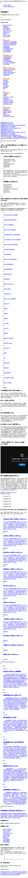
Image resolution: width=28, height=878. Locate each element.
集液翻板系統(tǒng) (7, 70)
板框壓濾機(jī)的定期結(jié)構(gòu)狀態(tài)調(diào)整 (13, 125)
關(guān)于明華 (6, 35)
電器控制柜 (6, 98)
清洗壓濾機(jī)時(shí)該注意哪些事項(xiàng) (11, 128)
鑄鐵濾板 (5, 87)
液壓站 (5, 95)
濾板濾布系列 (6, 78)
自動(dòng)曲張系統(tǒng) (9, 72)
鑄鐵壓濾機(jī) (6, 59)
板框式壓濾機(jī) (7, 51)
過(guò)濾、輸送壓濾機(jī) (9, 62)
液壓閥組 (5, 94)
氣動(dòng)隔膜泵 (7, 112)
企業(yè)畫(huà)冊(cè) (9, 6)
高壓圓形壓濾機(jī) (7, 57)
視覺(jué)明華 (6, 32)
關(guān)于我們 (6, 830)
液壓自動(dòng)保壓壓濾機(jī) (10, 43)
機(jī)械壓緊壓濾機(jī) (8, 48)
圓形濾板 (5, 83)
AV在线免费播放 (16, 874)
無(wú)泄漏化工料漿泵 (8, 116)
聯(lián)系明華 (6, 36)
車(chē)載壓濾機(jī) (7, 61)
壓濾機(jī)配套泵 (7, 107)
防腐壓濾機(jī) (6, 64)
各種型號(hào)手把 (7, 99)
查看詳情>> (3, 492)
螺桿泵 (5, 113)
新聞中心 (5, 33)
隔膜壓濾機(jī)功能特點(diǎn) (7, 123)
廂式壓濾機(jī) (6, 46)
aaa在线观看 (18, 873)
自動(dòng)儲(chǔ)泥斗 (8, 73)
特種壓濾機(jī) (6, 28)
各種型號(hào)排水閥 (8, 101)
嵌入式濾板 (6, 86)
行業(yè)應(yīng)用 (7, 30)
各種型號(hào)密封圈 (8, 102)
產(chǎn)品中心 (6, 29)
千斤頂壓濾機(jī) (7, 50)
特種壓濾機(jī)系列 (7, 55)
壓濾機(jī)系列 (6, 40)
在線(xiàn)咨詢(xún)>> (11, 492)
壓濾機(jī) (5, 26)
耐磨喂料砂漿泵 (7, 110)
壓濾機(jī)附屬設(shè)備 (8, 68)
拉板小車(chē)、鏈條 (8, 97)
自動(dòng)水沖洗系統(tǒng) (9, 69)
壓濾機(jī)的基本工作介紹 (7, 122)
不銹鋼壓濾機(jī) (7, 58)
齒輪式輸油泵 (6, 115)
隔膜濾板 (5, 84)
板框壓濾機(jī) (6, 840)
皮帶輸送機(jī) (6, 75)
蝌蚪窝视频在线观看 (7, 874)
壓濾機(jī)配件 (6, 92)
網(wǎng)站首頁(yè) (7, 25)
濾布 (4, 88)
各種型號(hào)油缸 (7, 104)
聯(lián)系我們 (7, 5)
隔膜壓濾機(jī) (6, 47)
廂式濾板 (5, 80)
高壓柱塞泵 (6, 109)
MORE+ (13, 662)
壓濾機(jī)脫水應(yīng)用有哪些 (8, 126)
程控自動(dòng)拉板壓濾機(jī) (10, 41)
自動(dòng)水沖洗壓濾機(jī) (9, 44)
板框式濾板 (6, 81)
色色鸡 (23, 873)
